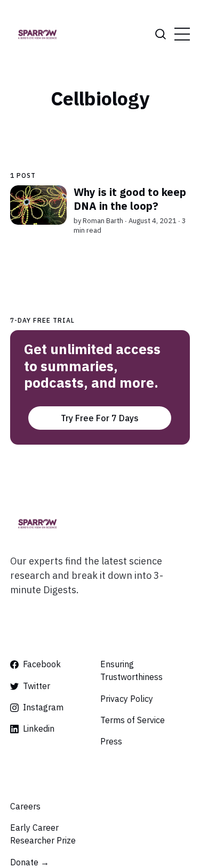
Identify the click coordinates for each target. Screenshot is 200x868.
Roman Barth (103, 220)
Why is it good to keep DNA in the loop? (130, 199)
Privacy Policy (126, 698)
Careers (25, 806)
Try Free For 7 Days (100, 418)
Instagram (43, 707)
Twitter (36, 686)
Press (111, 741)
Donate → (29, 862)
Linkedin (38, 728)
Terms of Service (132, 720)
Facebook (42, 664)
